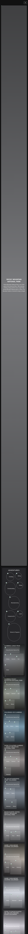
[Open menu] (25, 2)
